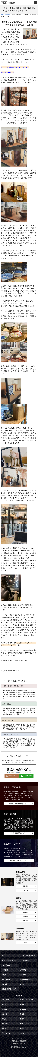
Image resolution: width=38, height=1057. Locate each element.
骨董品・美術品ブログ (9, 989)
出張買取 (26, 912)
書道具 (4, 1019)
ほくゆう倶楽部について (28, 955)
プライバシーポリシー (9, 960)
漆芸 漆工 (5, 1028)
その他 (22, 1033)
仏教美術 (4, 1014)
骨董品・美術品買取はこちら (18, 803)
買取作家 (4, 984)
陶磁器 (22, 1004)
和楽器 (22, 1028)
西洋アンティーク (7, 1033)
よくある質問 (24, 960)
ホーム (4, 955)
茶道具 (4, 1004)
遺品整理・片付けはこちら (18, 860)
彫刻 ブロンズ (24, 1023)
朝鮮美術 (23, 1009)
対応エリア (23, 984)
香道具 (22, 1019)
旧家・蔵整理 (6, 979)
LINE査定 (5, 970)
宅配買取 (26, 920)
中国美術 (4, 1009)
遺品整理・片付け (25, 979)
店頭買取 (26, 916)
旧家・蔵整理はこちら (18, 833)
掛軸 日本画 (5, 1000)
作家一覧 (26, 890)
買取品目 (26, 886)
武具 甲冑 (5, 1023)
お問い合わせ (6, 965)
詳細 (25, 942)
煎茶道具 (23, 1014)
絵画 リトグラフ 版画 (26, 1000)
